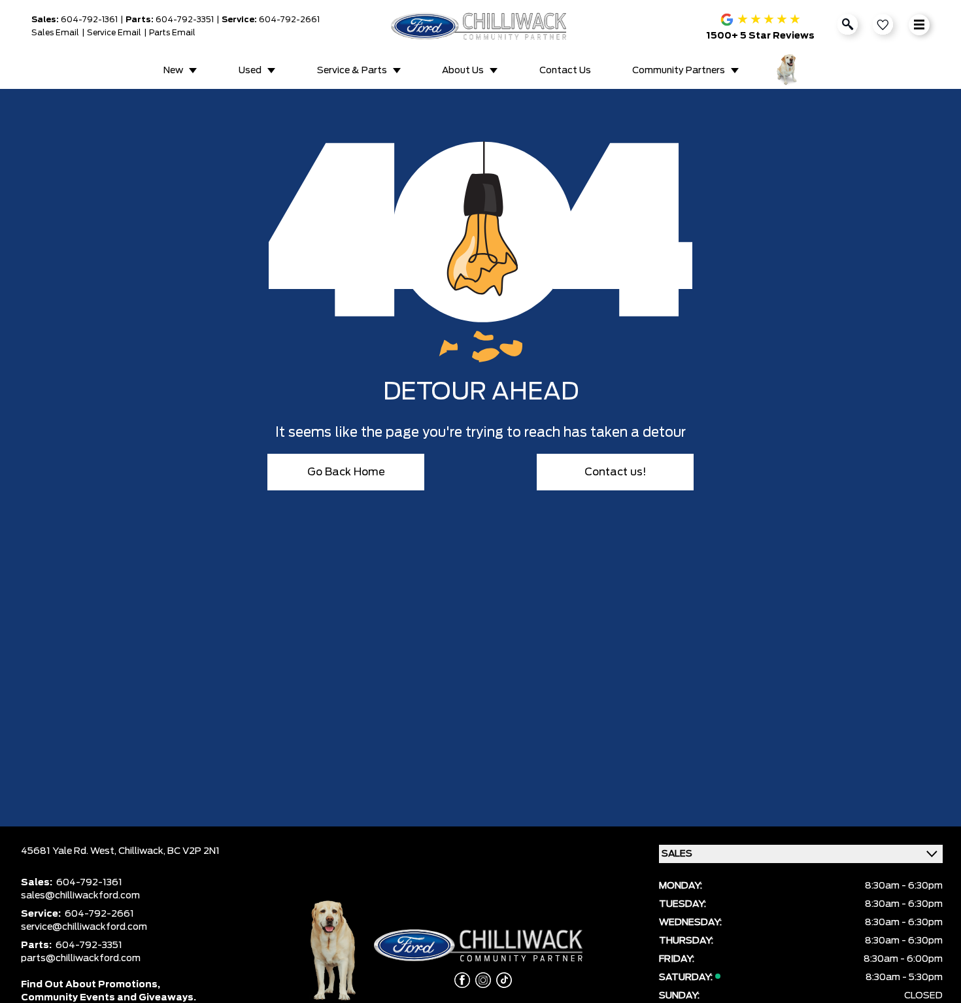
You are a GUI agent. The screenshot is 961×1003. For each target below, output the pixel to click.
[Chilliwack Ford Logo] (481, 26)
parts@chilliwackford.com (81, 958)
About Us (463, 70)
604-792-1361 (89, 20)
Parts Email (172, 33)
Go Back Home (346, 472)
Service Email (114, 33)
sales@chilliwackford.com (80, 895)
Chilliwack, (142, 851)
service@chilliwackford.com (84, 927)
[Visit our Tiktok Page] (501, 980)
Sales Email (55, 33)
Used (250, 70)
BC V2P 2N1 (193, 851)
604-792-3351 (185, 20)
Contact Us (565, 70)
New (173, 70)
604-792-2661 (289, 20)
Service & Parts (352, 70)
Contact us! (615, 472)
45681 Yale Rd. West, (69, 851)
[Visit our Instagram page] (480, 980)
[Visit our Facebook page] (459, 980)
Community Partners (678, 70)
